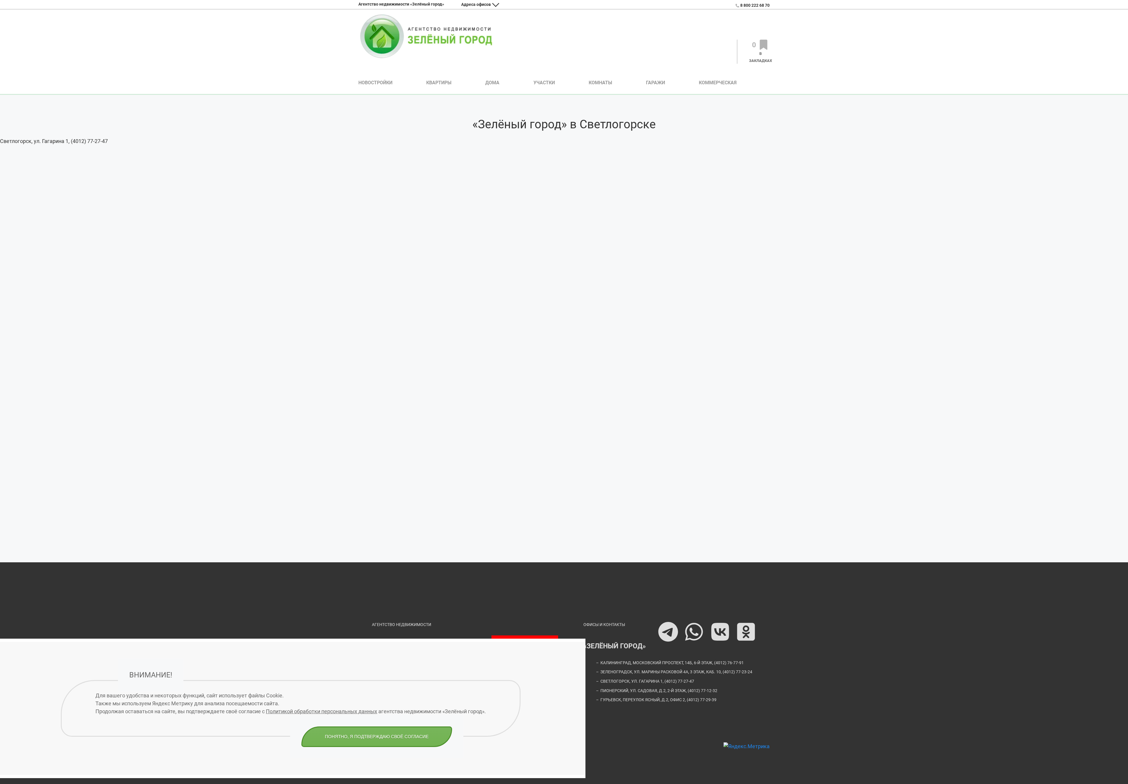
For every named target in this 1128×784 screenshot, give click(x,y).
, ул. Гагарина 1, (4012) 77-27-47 (647, 681)
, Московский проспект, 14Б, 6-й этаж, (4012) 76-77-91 (672, 662)
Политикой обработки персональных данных (321, 711)
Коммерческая (718, 82)
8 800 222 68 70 (755, 5)
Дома (492, 82)
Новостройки (375, 82)
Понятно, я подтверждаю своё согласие (377, 736)
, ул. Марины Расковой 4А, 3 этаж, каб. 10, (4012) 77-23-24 (676, 671)
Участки (544, 82)
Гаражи (655, 82)
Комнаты (600, 82)
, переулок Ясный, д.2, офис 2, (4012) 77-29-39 (658, 699)
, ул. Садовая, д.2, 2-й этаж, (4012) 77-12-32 (658, 690)
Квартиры (438, 82)
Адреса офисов (476, 4)
